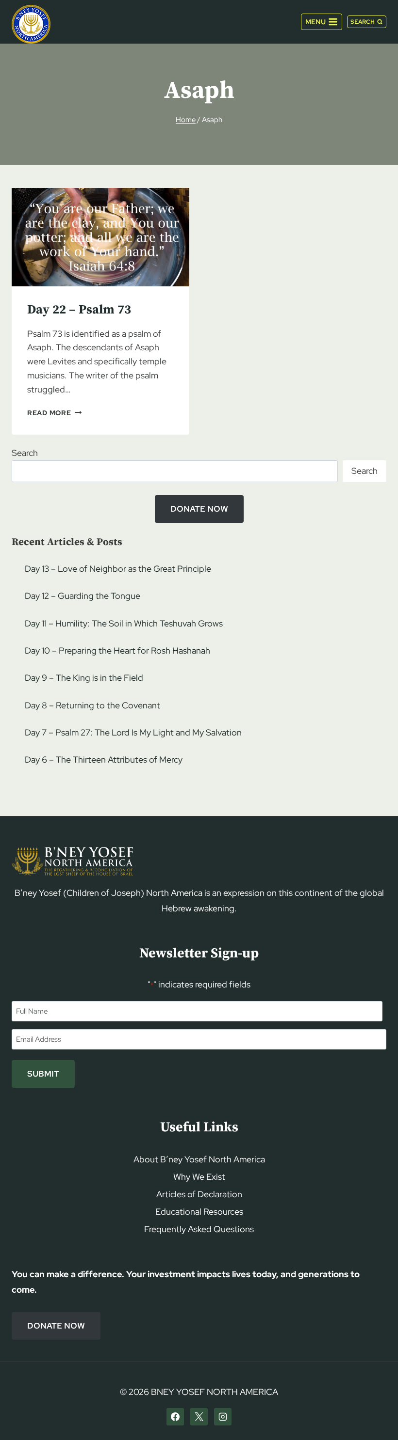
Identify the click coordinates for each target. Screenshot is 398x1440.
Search (25, 452)
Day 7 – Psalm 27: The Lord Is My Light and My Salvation (133, 732)
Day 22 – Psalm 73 (79, 310)
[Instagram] (223, 1416)
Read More (54, 412)
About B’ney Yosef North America (199, 1159)
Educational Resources (199, 1211)
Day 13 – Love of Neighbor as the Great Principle (118, 568)
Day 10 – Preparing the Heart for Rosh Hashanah (117, 650)
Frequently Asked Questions (199, 1229)
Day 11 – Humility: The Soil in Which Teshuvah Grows (124, 623)
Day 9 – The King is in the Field (84, 677)
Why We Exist (199, 1176)
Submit (43, 1073)
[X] (199, 1416)
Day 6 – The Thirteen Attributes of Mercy (103, 759)
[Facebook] (175, 1416)
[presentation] (100, 237)
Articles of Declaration (199, 1194)
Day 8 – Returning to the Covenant (92, 705)
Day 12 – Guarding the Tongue (82, 595)
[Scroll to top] (374, 1414)
